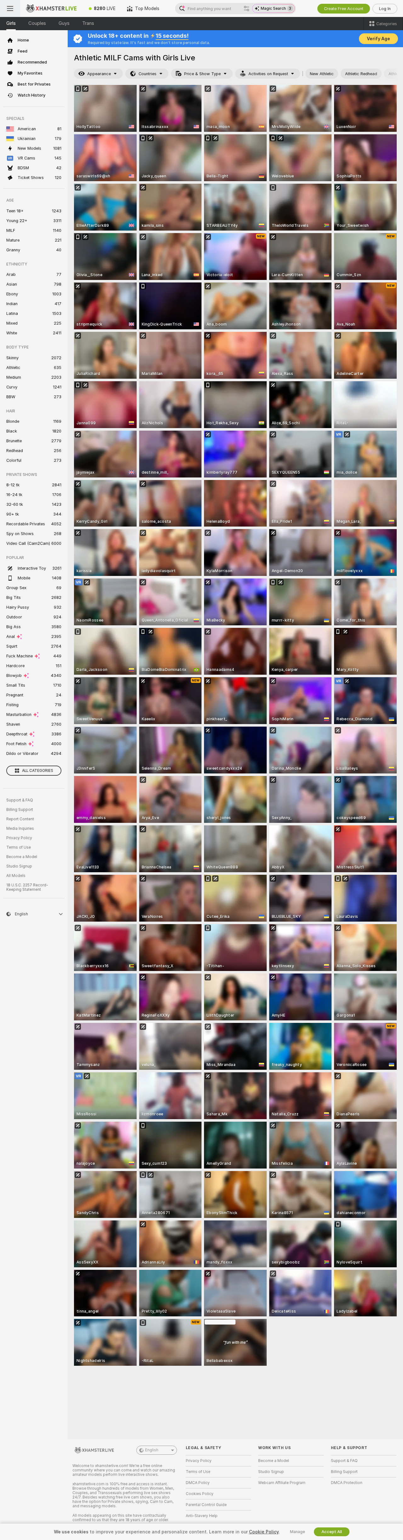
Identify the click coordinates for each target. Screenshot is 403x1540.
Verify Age (378, 38)
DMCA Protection (346, 1483)
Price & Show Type (202, 73)
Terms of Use (18, 847)
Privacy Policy (19, 838)
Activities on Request (268, 73)
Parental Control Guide (206, 1505)
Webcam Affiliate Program (281, 1483)
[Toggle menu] (10, 8)
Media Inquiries (20, 828)
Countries (147, 73)
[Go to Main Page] (51, 8)
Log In (385, 8)
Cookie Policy (264, 1531)
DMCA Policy (198, 1483)
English (151, 1450)
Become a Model (21, 857)
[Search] (246, 8)
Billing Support (19, 809)
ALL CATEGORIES (37, 770)
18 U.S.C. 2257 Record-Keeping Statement (27, 887)
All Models (16, 875)
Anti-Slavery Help (202, 1516)
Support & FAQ (19, 800)
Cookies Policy (199, 1494)
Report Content (20, 819)
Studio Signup (19, 866)
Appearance (99, 73)
